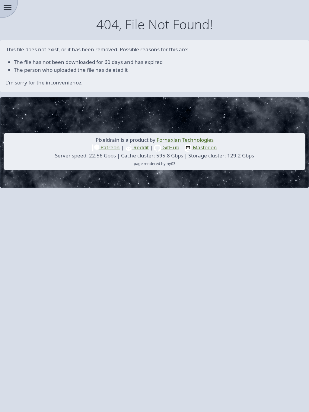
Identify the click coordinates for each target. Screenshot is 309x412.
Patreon (109, 147)
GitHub (170, 147)
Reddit (140, 147)
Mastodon (204, 147)
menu (7, 7)
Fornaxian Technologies (185, 139)
